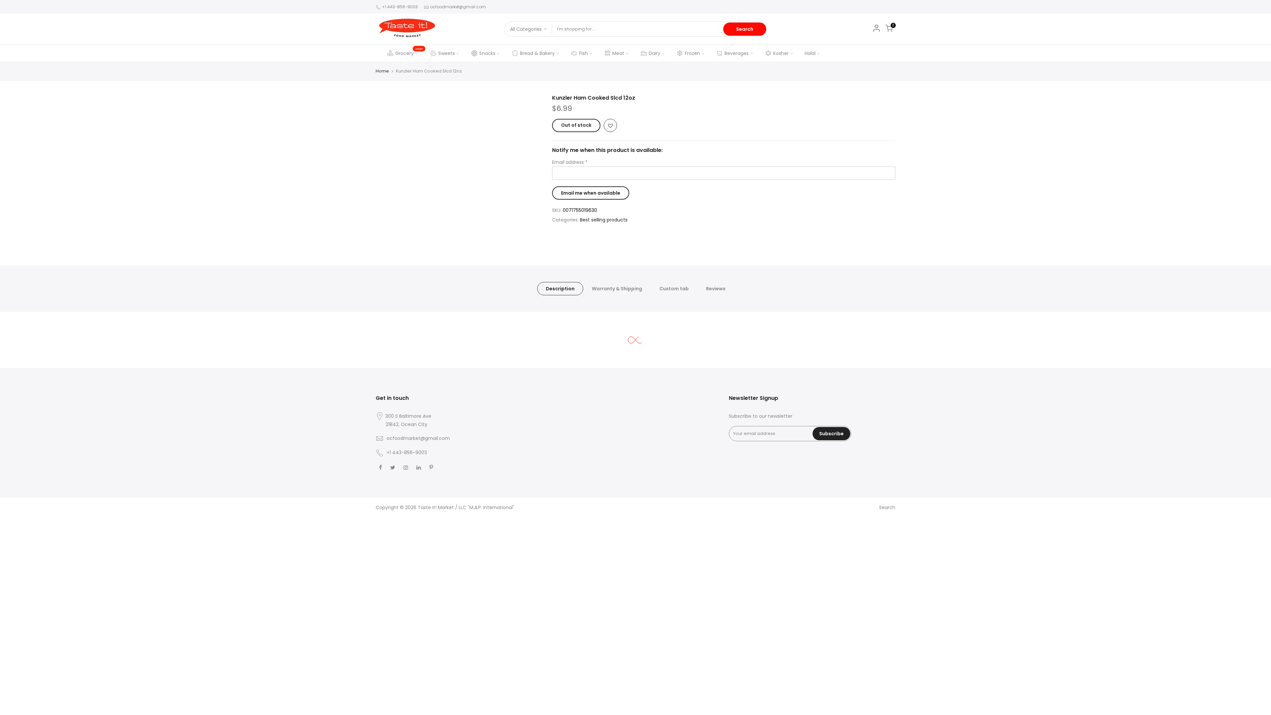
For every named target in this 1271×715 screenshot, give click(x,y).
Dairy (654, 53)
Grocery (409, 52)
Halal (810, 53)
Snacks (487, 53)
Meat (618, 53)
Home (382, 71)
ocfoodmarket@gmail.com (458, 7)
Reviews (716, 288)
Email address (570, 162)
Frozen (692, 53)
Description (560, 288)
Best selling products (604, 219)
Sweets (446, 53)
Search (744, 29)
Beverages (737, 53)
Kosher (781, 53)
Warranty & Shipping (617, 288)
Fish (583, 53)
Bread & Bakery (537, 53)
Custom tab (674, 288)
